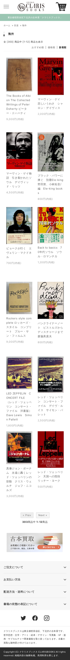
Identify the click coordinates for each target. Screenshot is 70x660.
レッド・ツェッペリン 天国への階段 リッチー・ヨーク (50, 476)
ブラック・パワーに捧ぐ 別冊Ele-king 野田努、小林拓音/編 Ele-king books (52, 184)
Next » (42, 515)
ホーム (7, 25)
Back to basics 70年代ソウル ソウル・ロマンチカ (50, 252)
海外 (24, 25)
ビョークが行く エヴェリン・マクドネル (19, 253)
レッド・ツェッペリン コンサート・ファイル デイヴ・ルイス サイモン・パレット (50, 405)
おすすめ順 (38, 47)
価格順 (51, 47)
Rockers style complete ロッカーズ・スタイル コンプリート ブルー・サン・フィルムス (19, 327)
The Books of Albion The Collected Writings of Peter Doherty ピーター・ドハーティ (18, 104)
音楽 (16, 25)
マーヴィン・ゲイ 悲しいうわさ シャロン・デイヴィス (50, 103)
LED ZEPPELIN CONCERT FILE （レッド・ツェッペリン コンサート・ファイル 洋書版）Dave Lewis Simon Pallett (19, 406)
